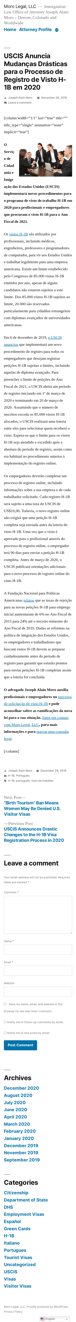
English (50, 1318)
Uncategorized (20, 1264)
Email (8, 962)
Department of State (26, 1200)
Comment (11, 892)
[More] (57, 30)
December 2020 (21, 1088)
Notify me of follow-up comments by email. (35, 1022)
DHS (8, 1207)
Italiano (12, 1243)
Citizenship (16, 1192)
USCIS (10, 1271)
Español (12, 1221)
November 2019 (21, 1152)
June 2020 (15, 1109)
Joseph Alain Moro (20, 97)
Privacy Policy (13, 1311)
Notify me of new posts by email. (28, 1033)
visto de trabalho (42, 780)
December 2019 (21, 1145)
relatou (29, 600)
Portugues (23, 775)
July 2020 (15, 1102)
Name (9, 941)
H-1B (11, 775)
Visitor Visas (17, 1286)
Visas (10, 1279)
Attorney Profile (35, 29)
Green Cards (17, 1228)
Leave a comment (19, 102)
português (23, 780)
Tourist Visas (18, 1257)
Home (10, 29)
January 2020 (19, 1138)
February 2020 (20, 1131)
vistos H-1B (18, 234)
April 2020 (15, 1116)
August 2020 (18, 1095)
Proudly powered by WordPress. (48, 1306)
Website (9, 983)
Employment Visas (24, 1214)
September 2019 (22, 1160)
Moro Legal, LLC (20, 6)
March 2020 (17, 1124)
